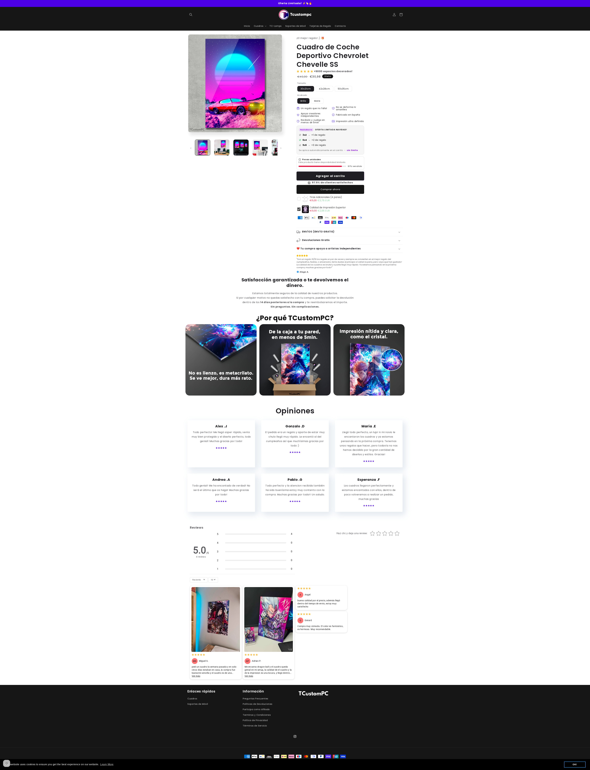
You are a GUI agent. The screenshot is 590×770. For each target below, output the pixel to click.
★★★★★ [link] (221, 448)
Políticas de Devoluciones (257, 704)
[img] (198, 655)
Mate (317, 100)
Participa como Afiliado (256, 709)
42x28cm (324, 88)
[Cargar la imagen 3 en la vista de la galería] (241, 148)
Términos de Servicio (255, 725)
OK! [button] (575, 764)
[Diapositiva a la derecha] (280, 148)
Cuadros (192, 698)
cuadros (297, 3)
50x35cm (343, 88)
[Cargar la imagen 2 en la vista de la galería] (221, 148)
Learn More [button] (107, 764)
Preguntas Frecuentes (255, 698)
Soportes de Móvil (197, 704)
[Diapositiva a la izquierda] (190, 148)
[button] (190, 14)
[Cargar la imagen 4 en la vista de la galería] (260, 148)
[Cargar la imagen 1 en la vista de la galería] (202, 148)
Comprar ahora (330, 189)
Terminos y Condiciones (257, 714)
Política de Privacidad (255, 720)
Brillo (303, 100)
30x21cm (306, 88)
